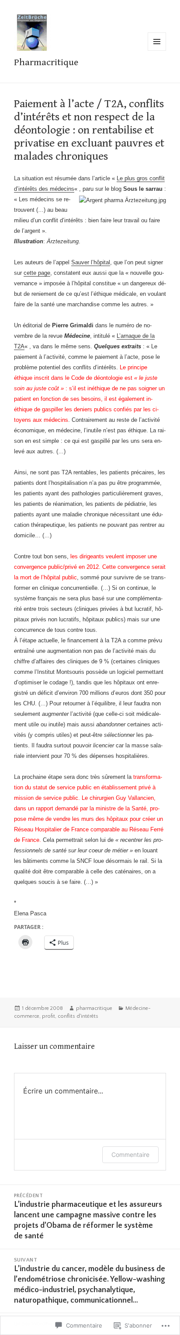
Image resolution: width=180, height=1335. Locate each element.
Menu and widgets (157, 50)
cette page (37, 273)
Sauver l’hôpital (90, 262)
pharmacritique (94, 1008)
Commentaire (130, 1154)
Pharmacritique (46, 62)
